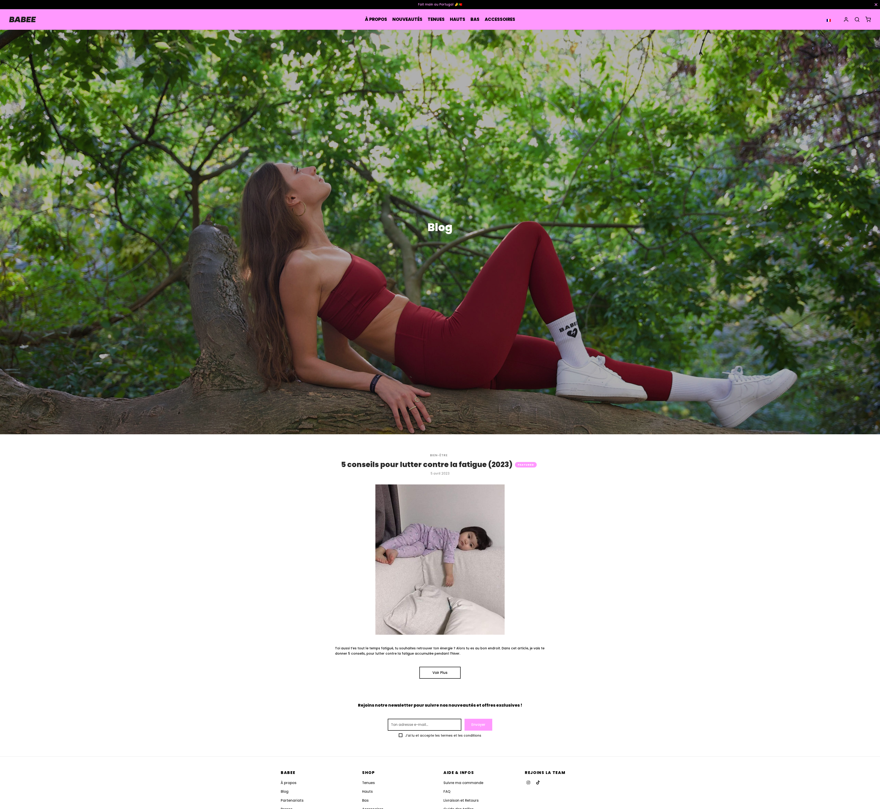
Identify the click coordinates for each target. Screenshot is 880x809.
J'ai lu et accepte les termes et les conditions (443, 735)
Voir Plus (440, 672)
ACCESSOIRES (500, 19)
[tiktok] (538, 782)
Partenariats (292, 800)
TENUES (436, 19)
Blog (285, 791)
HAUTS (457, 19)
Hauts (367, 791)
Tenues (368, 782)
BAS (474, 19)
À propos (289, 782)
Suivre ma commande (463, 782)
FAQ (446, 791)
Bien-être (439, 455)
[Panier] (868, 19)
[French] (829, 20)
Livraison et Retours (461, 800)
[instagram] (528, 782)
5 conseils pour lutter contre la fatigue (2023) (427, 464)
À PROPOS (376, 19)
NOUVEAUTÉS (407, 19)
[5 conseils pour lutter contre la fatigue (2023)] (440, 559)
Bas (365, 800)
